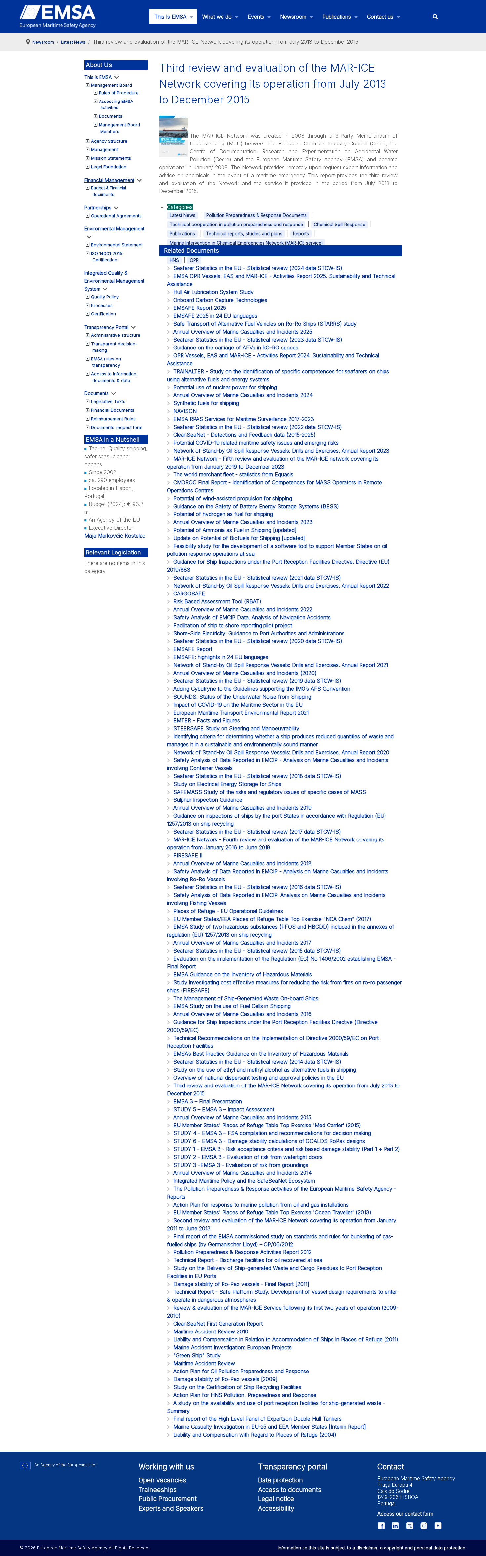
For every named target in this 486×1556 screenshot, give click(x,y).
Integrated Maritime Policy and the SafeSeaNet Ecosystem (244, 1180)
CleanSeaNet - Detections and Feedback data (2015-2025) (244, 434)
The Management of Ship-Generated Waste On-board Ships (245, 998)
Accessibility (276, 1508)
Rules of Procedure (119, 92)
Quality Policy (105, 296)
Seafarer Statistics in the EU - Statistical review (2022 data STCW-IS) (257, 427)
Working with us (166, 1466)
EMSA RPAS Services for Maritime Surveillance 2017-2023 (243, 419)
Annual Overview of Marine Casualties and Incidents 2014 (242, 1172)
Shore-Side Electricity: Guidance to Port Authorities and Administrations (258, 633)
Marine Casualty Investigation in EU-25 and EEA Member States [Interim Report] (269, 1426)
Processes (102, 305)
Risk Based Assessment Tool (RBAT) (217, 601)
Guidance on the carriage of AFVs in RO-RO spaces (235, 347)
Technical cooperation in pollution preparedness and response (236, 224)
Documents (110, 116)
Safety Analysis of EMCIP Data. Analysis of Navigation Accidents (252, 617)
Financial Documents (112, 410)
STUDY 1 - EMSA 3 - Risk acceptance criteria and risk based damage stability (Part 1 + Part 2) (286, 1149)
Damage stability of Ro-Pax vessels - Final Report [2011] (241, 1284)
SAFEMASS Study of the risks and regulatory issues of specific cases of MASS (269, 792)
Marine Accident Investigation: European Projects (232, 1347)
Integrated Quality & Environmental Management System (114, 281)
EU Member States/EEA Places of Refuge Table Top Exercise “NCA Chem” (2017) (272, 919)
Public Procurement (168, 1499)
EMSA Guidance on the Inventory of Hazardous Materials (242, 974)
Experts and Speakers (171, 1508)
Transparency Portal (106, 327)
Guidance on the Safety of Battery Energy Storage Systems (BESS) (256, 506)
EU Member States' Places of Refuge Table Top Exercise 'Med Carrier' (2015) (267, 1125)
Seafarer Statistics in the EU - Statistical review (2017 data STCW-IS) (257, 831)
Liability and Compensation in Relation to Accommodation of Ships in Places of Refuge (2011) (285, 1339)
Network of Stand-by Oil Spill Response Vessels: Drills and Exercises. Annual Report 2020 (281, 752)
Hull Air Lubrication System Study (213, 292)
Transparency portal (292, 1466)
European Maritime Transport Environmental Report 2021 (241, 712)
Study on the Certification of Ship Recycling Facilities (237, 1387)
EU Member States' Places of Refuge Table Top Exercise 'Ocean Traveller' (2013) (272, 1212)
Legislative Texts (108, 401)
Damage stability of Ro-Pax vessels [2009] (225, 1379)
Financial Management (109, 180)
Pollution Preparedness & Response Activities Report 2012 (242, 1252)
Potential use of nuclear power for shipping (225, 387)
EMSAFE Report (192, 649)
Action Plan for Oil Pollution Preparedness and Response (241, 1371)
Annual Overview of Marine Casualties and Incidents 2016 (242, 1014)
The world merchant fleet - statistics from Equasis (233, 474)
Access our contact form (405, 1514)
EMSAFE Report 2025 (199, 308)
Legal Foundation (108, 166)
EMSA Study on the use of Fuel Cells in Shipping (232, 1006)
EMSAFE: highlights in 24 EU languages (220, 657)
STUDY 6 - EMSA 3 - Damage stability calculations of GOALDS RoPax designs (269, 1141)
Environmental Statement (116, 244)
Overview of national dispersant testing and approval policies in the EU (258, 1077)
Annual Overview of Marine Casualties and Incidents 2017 (242, 942)
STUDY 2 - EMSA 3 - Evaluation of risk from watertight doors (248, 1157)
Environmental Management (114, 228)
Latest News (182, 215)
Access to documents (289, 1490)
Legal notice (276, 1499)
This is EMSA (98, 77)
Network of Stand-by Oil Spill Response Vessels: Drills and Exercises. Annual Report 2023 (281, 450)
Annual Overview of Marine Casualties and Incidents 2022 (242, 609)
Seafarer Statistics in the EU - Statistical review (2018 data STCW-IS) (257, 776)
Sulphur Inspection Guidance (207, 800)
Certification (103, 313)
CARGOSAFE (189, 593)
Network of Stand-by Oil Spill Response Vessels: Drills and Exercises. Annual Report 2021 (280, 665)
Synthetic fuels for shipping (206, 403)
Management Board (111, 85)
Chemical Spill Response (339, 224)
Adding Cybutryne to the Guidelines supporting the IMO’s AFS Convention (261, 688)
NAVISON (185, 411)
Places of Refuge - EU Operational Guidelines (228, 911)
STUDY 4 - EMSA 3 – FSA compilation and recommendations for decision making (272, 1133)
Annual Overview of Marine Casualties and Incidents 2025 (242, 331)
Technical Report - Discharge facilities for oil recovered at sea (247, 1260)
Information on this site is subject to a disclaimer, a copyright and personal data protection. (372, 1547)
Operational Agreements (116, 215)
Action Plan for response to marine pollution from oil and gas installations (261, 1204)
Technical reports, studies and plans (244, 233)
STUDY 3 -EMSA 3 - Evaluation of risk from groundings (240, 1165)
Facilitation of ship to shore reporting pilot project (232, 625)
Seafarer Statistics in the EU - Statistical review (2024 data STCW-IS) (257, 268)
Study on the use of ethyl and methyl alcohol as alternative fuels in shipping (264, 1069)
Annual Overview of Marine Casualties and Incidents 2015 (242, 1117)
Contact (390, 1466)
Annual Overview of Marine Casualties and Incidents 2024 (243, 395)
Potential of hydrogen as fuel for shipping (223, 514)
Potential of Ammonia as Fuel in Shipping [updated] (235, 530)
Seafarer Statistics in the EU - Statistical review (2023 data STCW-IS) (257, 339)
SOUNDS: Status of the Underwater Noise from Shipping (242, 696)
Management (104, 149)
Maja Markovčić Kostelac (114, 535)
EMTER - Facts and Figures (206, 720)
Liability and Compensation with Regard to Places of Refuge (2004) (254, 1434)
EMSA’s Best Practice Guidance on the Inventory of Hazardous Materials (261, 1053)
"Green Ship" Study (197, 1355)
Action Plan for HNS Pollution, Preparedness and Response (244, 1395)
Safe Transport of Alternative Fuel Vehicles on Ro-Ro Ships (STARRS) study (265, 323)
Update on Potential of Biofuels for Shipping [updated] (239, 538)
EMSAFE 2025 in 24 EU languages (215, 315)
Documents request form (116, 427)
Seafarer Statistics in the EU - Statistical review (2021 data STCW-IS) (257, 577)
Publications (182, 233)
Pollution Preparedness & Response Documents (256, 215)
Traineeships (158, 1490)
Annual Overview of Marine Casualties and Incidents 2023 (243, 522)
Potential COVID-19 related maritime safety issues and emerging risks (256, 442)
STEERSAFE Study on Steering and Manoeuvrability (236, 728)
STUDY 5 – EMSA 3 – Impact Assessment (223, 1109)
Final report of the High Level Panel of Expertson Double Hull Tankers (257, 1418)
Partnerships (97, 207)
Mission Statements (111, 158)
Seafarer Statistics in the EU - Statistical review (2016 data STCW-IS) (257, 887)
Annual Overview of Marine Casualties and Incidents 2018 (242, 863)
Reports (301, 233)
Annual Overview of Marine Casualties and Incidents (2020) (245, 673)
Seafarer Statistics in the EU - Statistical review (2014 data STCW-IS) (257, 1061)
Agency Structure (109, 140)
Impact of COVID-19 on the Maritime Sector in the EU (238, 704)
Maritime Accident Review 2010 (210, 1331)
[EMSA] (58, 16)
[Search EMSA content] (435, 16)
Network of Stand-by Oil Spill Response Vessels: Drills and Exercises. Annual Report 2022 (281, 585)
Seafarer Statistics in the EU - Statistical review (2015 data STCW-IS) (257, 950)
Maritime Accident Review (204, 1363)
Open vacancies (162, 1480)
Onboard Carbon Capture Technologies (220, 300)
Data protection (280, 1480)
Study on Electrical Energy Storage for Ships (227, 784)
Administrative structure (115, 335)
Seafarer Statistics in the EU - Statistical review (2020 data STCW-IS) (257, 641)
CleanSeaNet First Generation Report (218, 1323)
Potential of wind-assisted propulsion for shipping (232, 498)
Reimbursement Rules (113, 418)
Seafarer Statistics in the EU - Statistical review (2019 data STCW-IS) (257, 680)
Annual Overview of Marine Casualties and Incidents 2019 (242, 807)
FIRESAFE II (187, 855)
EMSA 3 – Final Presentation (207, 1101)
